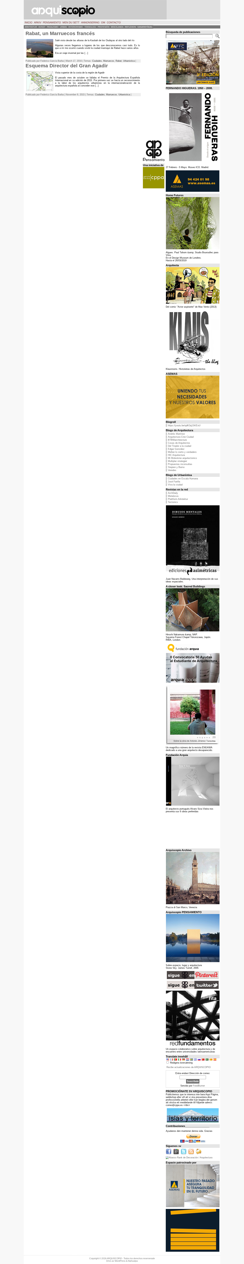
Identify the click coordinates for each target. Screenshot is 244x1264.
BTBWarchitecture (177, 440)
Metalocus (173, 496)
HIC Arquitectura (176, 455)
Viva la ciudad (175, 484)
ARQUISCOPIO (114, 1258)
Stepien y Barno (176, 467)
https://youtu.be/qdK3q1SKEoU (184, 425)
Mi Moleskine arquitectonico (182, 458)
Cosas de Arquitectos (179, 443)
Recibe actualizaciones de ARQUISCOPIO (188, 1067)
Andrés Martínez (176, 434)
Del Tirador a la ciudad (179, 446)
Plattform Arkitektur (178, 499)
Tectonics (173, 502)
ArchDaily (173, 493)
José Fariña (174, 481)
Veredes (172, 470)
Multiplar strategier (177, 461)
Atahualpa (133, 1261)
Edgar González (176, 449)
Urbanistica (129, 61)
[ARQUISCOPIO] (122, 10)
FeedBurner (199, 1085)
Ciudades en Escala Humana (183, 478)
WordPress (120, 1261)
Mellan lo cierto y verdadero (182, 452)
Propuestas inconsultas (180, 464)
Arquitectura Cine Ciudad (181, 437)
